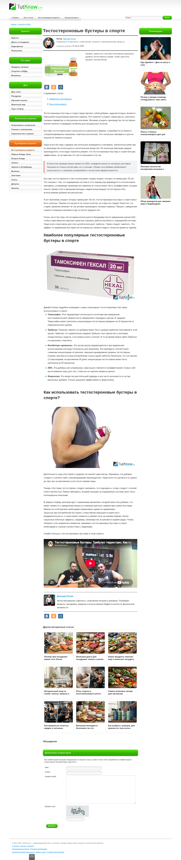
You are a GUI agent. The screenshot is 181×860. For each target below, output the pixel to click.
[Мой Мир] (60, 87)
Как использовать (58, 104)
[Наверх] (32, 857)
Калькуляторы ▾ (71, 18)
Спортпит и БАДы (24, 24)
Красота (15, 38)
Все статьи (28, 18)
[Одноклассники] (53, 87)
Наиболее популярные (60, 99)
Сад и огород (17, 109)
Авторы (23, 846)
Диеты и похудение (20, 42)
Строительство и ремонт (22, 134)
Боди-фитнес (17, 46)
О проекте (15, 846)
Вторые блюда (18, 158)
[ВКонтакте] (46, 87)
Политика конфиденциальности (23, 852)
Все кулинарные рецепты (49, 18)
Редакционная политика (20, 849)
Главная (15, 18)
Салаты (14, 163)
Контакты (30, 846)
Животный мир (18, 105)
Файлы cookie (41, 852)
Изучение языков (19, 100)
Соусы (14, 180)
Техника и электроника (21, 129)
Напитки (15, 188)
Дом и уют (16, 92)
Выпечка (15, 171)
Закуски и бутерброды (21, 167)
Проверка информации (38, 849)
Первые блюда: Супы (21, 154)
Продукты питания (19, 67)
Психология (16, 51)
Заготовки (16, 175)
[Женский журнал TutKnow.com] (26, 7)
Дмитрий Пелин (69, 39)
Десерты (15, 184)
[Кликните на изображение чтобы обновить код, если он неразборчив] (77, 816)
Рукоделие (16, 96)
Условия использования (55, 852)
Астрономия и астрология (23, 125)
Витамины (16, 75)
